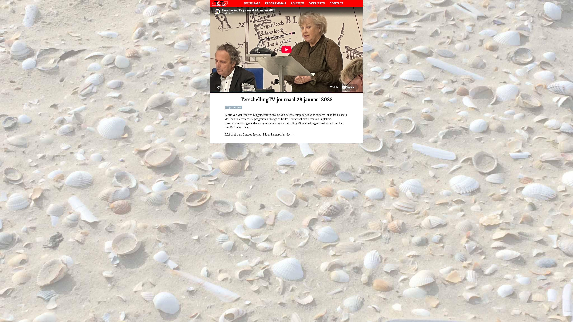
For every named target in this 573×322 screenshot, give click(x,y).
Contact (336, 3)
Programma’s (275, 3)
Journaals (252, 3)
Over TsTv (317, 3)
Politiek (297, 3)
